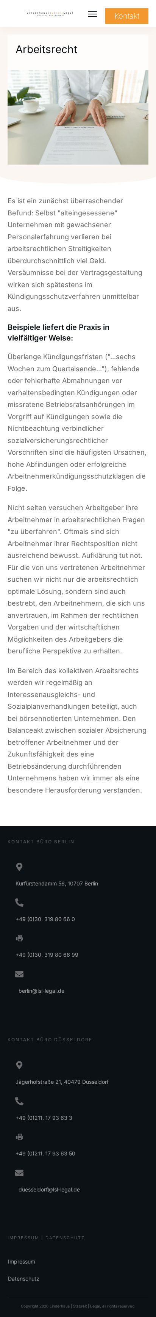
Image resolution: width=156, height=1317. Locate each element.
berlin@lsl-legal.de (40, 990)
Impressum (21, 1261)
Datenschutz (23, 1278)
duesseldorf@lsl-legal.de (48, 1189)
